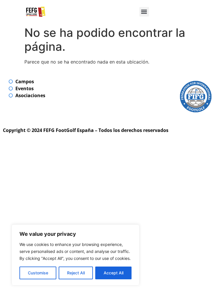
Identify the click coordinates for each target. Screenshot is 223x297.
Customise (38, 272)
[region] (75, 254)
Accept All (113, 272)
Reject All (76, 272)
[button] (144, 12)
